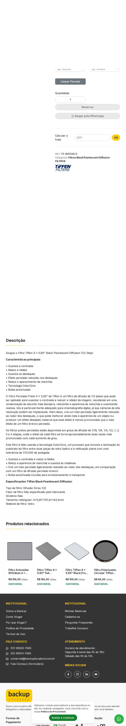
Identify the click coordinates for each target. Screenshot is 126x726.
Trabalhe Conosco (76, 628)
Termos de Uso (15, 634)
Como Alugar (14, 616)
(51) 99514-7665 (20, 653)
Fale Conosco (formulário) (27, 663)
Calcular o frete (61, 137)
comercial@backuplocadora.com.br (32, 658)
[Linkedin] (86, 674)
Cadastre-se (72, 616)
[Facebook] (68, 674)
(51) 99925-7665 (20, 648)
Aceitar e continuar (63, 717)
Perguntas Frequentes (79, 622)
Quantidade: (62, 93)
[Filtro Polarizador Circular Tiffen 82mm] (105, 552)
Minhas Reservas (75, 611)
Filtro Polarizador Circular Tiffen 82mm (105, 573)
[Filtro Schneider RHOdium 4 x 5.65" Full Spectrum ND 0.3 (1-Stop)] (20, 552)
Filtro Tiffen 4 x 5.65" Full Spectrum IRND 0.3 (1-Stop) (47, 574)
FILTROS (60, 161)
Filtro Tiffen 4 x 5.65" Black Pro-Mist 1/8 (76, 573)
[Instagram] (77, 674)
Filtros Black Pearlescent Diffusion (89, 157)
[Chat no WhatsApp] (119, 719)
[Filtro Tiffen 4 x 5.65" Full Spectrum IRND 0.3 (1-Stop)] (48, 552)
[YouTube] (96, 674)
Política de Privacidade (20, 628)
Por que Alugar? (16, 622)
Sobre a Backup (16, 611)
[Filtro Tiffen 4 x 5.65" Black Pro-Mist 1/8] (77, 552)
